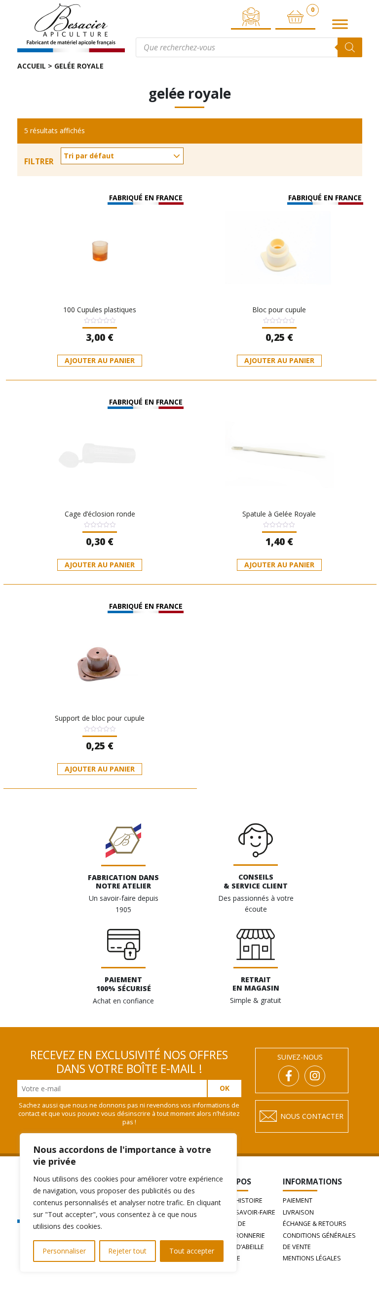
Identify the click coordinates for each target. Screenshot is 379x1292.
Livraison (298, 1212)
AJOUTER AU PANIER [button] (100, 360)
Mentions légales (312, 1258)
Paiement (297, 1200)
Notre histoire (238, 1200)
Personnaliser (64, 1250)
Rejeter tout (127, 1250)
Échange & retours (314, 1223)
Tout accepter (191, 1250)
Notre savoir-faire (244, 1212)
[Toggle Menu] (340, 24)
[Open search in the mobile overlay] (249, 47)
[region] (128, 1202)
